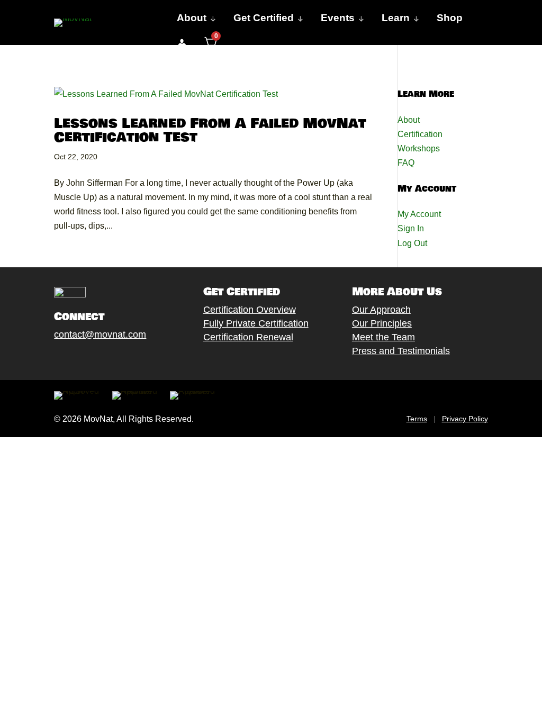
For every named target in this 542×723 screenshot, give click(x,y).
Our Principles (382, 323)
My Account (419, 214)
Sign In (411, 228)
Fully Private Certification (256, 323)
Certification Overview (249, 309)
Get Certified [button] (263, 17)
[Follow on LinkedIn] (133, 358)
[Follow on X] (70, 358)
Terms (416, 418)
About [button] (191, 17)
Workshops (419, 148)
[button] (181, 43)
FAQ (406, 162)
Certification (420, 134)
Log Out (412, 243)
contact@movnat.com (100, 334)
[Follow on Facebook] (49, 358)
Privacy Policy (465, 418)
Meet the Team (383, 337)
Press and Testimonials (401, 351)
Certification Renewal (248, 337)
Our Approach (381, 309)
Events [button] (338, 17)
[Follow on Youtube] (112, 358)
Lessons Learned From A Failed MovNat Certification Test (210, 130)
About (409, 119)
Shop (450, 17)
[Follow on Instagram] (91, 358)
